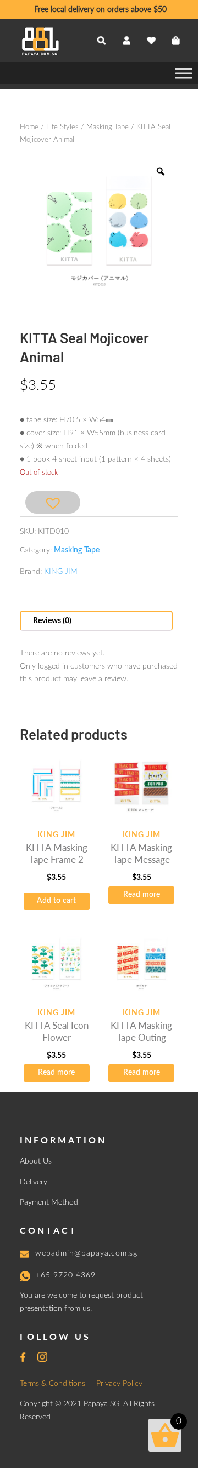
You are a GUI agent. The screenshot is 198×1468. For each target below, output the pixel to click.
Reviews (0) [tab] (52, 621)
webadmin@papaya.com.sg (86, 1253)
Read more (141, 895)
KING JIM (61, 571)
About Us (36, 1161)
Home (29, 127)
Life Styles (62, 127)
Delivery (33, 1182)
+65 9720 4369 (66, 1275)
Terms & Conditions (52, 1384)
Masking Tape (107, 127)
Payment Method (49, 1202)
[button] (52, 502)
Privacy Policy (119, 1384)
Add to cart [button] (56, 901)
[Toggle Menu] (184, 73)
